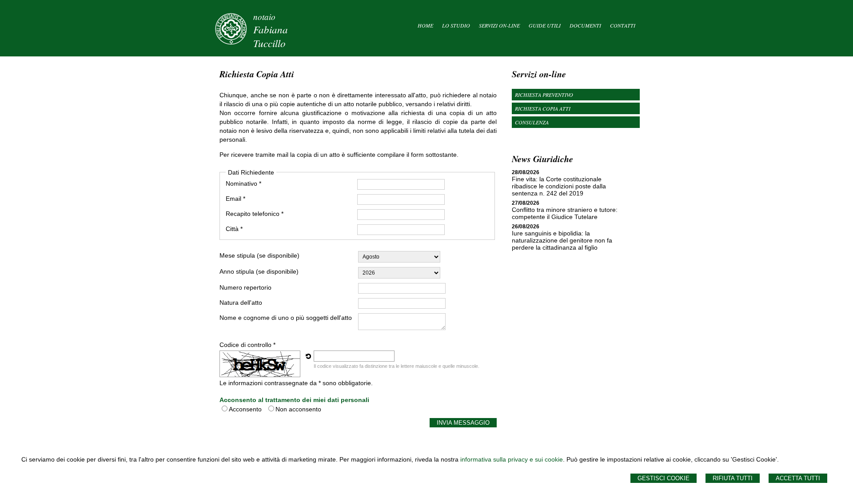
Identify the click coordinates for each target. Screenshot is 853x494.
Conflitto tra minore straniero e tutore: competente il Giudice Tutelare (565, 213)
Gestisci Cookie (664, 478)
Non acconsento (298, 409)
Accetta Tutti (798, 478)
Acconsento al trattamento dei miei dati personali (294, 399)
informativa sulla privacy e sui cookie (511, 459)
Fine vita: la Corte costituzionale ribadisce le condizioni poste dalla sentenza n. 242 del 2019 (559, 186)
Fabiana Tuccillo (270, 36)
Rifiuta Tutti (733, 478)
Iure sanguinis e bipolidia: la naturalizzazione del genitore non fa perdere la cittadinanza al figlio (562, 240)
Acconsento (245, 409)
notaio (264, 16)
